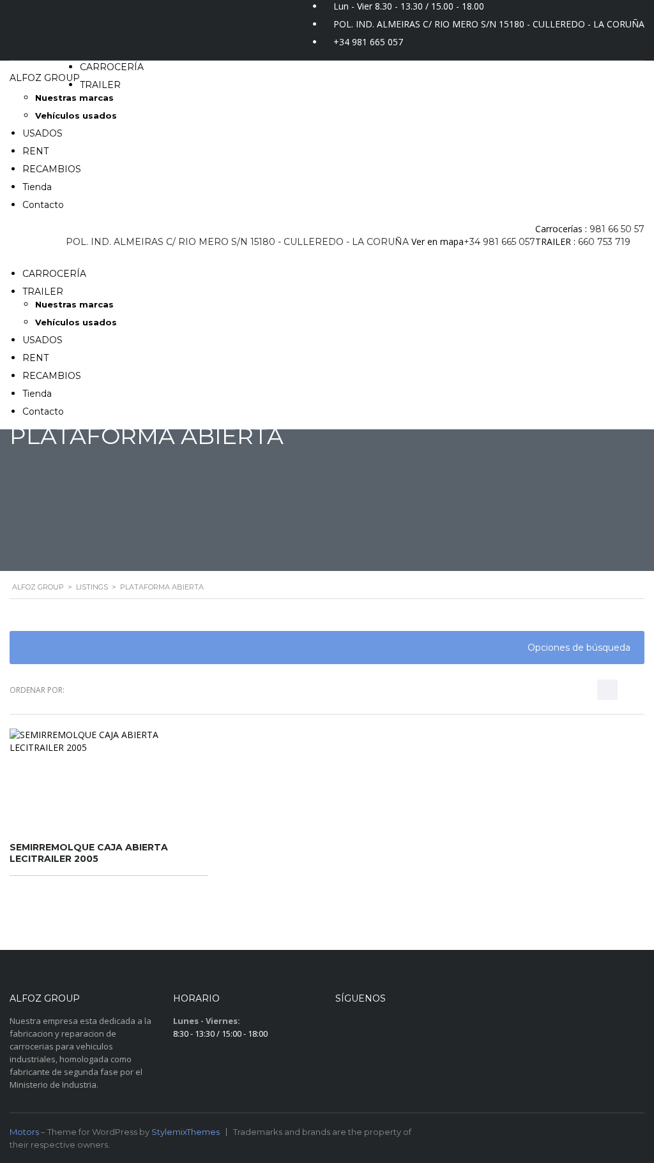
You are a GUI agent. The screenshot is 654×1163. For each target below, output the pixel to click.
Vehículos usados (76, 115)
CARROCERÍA (112, 67)
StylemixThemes (185, 1132)
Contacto (43, 205)
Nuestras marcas (74, 98)
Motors (24, 1132)
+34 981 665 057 (368, 42)
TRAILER (100, 85)
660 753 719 (604, 242)
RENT (35, 151)
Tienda (37, 187)
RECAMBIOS (51, 169)
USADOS (42, 133)
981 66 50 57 (616, 229)
